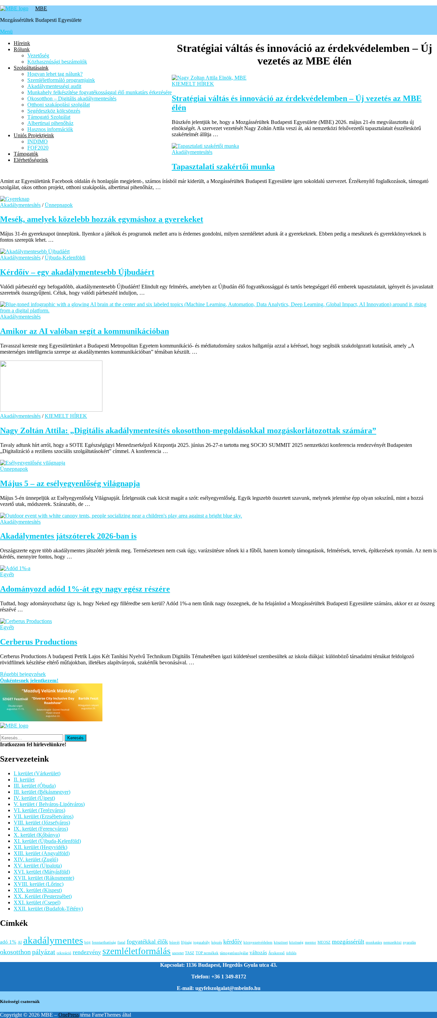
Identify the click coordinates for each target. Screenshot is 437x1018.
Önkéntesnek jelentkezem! (29, 680)
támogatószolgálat (234, 953)
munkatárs (374, 942)
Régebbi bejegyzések (23, 674)
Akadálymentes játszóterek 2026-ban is (68, 536)
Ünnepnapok (59, 205)
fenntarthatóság (104, 942)
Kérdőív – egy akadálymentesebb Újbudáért (77, 272)
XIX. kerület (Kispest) (38, 890)
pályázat (43, 952)
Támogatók (26, 154)
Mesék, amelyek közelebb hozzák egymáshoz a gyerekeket (101, 219)
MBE (41, 8)
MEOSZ (324, 942)
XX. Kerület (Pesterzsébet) (43, 896)
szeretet (178, 953)
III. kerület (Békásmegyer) (42, 792)
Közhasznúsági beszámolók (57, 62)
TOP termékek (207, 953)
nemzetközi (392, 942)
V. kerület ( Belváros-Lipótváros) (49, 804)
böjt (87, 942)
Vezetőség (38, 55)
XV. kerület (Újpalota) (38, 865)
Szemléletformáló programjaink (61, 80)
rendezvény (87, 952)
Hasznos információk (50, 129)
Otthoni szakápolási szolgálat (58, 105)
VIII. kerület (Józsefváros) (42, 822)
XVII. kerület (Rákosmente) (44, 878)
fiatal (121, 942)
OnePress (68, 1015)
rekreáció (64, 953)
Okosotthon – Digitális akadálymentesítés (71, 98)
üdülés (291, 953)
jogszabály (201, 942)
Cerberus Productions (38, 641)
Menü (6, 31)
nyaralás (409, 942)
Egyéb (7, 574)
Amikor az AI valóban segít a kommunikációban (84, 331)
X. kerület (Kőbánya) (37, 835)
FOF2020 (37, 148)
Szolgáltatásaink (31, 68)
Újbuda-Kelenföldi (65, 257)
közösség (296, 942)
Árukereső (276, 953)
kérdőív (232, 941)
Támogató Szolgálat (48, 117)
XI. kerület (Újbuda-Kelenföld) (47, 841)
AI (20, 942)
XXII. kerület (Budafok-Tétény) (48, 908)
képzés (216, 942)
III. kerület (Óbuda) (35, 786)
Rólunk (22, 49)
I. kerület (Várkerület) (37, 773)
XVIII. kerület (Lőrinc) (39, 884)
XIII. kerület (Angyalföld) (42, 853)
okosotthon (15, 952)
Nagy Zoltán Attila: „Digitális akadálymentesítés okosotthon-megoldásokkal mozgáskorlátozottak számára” (188, 430)
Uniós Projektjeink (34, 135)
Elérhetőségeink (31, 160)
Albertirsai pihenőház (50, 123)
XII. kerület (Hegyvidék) (40, 847)
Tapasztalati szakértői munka (223, 166)
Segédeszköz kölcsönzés (53, 111)
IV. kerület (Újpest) (34, 798)
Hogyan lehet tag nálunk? (55, 74)
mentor (310, 942)
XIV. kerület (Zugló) (36, 859)
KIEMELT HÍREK (193, 84)
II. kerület (24, 779)
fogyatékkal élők (147, 941)
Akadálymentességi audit (54, 86)
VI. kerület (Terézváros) (39, 810)
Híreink (22, 43)
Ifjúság (186, 942)
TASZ (189, 953)
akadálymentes (53, 940)
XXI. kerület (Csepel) (37, 902)
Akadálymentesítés (192, 152)
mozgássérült (348, 941)
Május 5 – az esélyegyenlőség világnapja (70, 483)
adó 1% (8, 942)
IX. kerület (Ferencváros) (41, 829)
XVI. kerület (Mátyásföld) (42, 872)
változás (258, 952)
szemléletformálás (136, 951)
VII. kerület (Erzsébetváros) (43, 816)
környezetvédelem (257, 942)
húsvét (174, 942)
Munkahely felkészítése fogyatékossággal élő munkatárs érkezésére (99, 92)
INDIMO (37, 141)
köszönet (281, 942)
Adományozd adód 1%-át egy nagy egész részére (85, 588)
